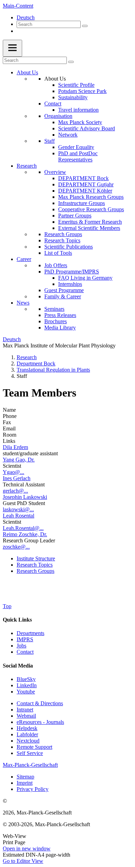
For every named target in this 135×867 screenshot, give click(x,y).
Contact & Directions (40, 703)
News (23, 303)
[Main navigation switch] (12, 48)
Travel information (78, 110)
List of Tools (58, 253)
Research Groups (63, 234)
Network (68, 135)
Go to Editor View (23, 861)
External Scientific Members (89, 228)
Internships (70, 284)
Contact (52, 103)
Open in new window (27, 848)
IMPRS (25, 639)
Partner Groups (74, 215)
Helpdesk (27, 728)
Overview (55, 172)
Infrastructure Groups (81, 203)
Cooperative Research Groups (91, 209)
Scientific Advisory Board (86, 128)
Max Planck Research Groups (91, 197)
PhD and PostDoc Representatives (78, 156)
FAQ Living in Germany (85, 278)
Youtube (26, 691)
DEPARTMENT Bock (83, 178)
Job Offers (55, 265)
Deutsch (26, 17)
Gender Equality (76, 147)
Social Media (18, 666)
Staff (49, 141)
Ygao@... (13, 472)
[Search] (85, 26)
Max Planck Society (80, 122)
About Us (27, 72)
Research (27, 166)
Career (24, 259)
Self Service (30, 753)
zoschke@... (16, 547)
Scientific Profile (76, 85)
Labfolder (27, 734)
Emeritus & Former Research (90, 222)
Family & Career (62, 296)
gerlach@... (15, 491)
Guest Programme (64, 290)
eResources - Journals (40, 722)
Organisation (58, 116)
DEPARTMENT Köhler (85, 191)
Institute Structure (36, 558)
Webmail (26, 716)
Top (7, 606)
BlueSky (26, 679)
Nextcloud (28, 741)
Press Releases (60, 315)
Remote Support (34, 747)
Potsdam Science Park (82, 91)
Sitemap (25, 777)
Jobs (21, 646)
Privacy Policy (32, 789)
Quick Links (17, 620)
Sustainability (73, 97)
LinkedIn (27, 685)
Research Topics (62, 240)
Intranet (25, 709)
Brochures (55, 321)
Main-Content (18, 6)
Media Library (60, 327)
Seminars (54, 309)
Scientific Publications (68, 247)
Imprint (25, 783)
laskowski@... (18, 509)
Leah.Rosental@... (23, 528)
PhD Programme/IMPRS (71, 271)
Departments (30, 633)
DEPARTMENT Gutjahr (86, 184)
